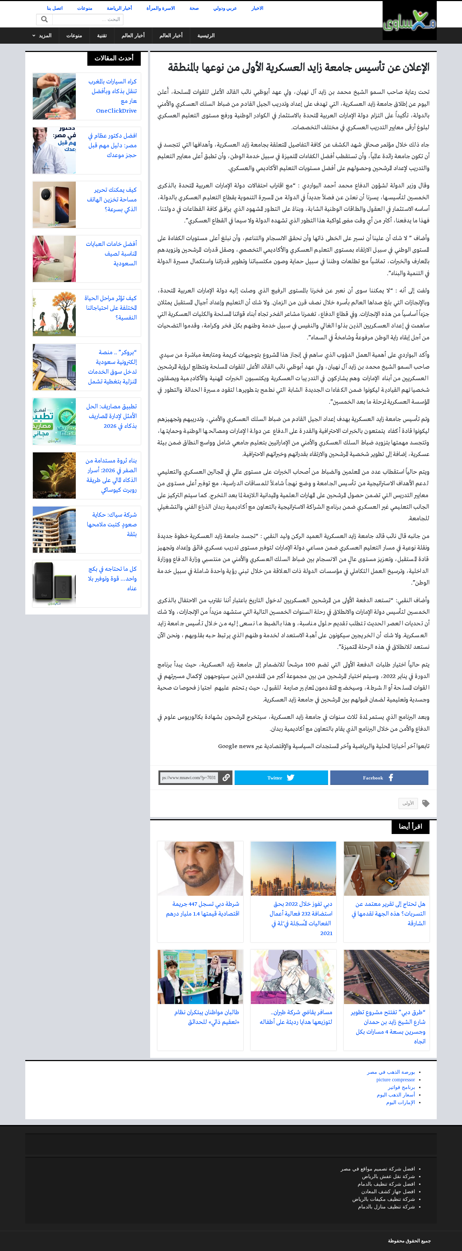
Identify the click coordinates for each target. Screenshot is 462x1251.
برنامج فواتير (401, 1087)
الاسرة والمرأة (161, 8)
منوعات (84, 8)
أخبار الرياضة (119, 8)
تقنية (102, 35)
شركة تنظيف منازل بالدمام (386, 1206)
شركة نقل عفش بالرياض (388, 1176)
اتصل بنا (55, 8)
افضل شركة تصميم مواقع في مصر (378, 1169)
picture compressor (395, 1079)
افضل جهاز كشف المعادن (388, 1191)
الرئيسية (206, 35)
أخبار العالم (171, 35)
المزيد (45, 35)
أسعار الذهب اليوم (396, 1095)
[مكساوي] (410, 20)
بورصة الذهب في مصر (391, 1072)
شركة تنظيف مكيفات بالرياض (383, 1199)
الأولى (408, 803)
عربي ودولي (225, 8)
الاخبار (257, 8)
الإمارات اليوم (400, 1102)
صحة (194, 8)
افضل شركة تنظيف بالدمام (386, 1184)
